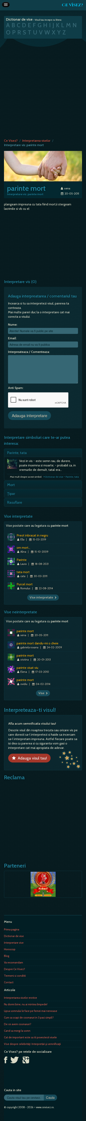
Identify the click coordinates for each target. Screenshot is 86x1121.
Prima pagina (11, 929)
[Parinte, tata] (13, 465)
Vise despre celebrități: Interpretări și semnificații (32, 1044)
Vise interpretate (42, 597)
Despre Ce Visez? (14, 969)
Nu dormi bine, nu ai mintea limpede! (25, 1004)
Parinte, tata (17, 453)
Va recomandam (13, 962)
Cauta (50, 1097)
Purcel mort (25, 584)
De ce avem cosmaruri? (17, 1024)
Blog (6, 955)
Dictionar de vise (14, 936)
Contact (8, 982)
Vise (42, 693)
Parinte (22, 560)
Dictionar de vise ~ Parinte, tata (62, 476)
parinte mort (25, 631)
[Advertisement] (43, 88)
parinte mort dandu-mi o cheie (37, 643)
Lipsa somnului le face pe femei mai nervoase (30, 1011)
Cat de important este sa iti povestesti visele (30, 1037)
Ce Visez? (72, 5)
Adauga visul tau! (31, 758)
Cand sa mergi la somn (17, 1030)
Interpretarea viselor (36, 141)
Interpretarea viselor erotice (20, 997)
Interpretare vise (14, 942)
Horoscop (9, 949)
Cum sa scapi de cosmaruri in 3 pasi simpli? (29, 1017)
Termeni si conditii (15, 975)
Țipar (11, 493)
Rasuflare (14, 502)
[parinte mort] (43, 166)
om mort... (23, 547)
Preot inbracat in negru (32, 535)
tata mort (23, 572)
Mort (11, 485)
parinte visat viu (27, 668)
